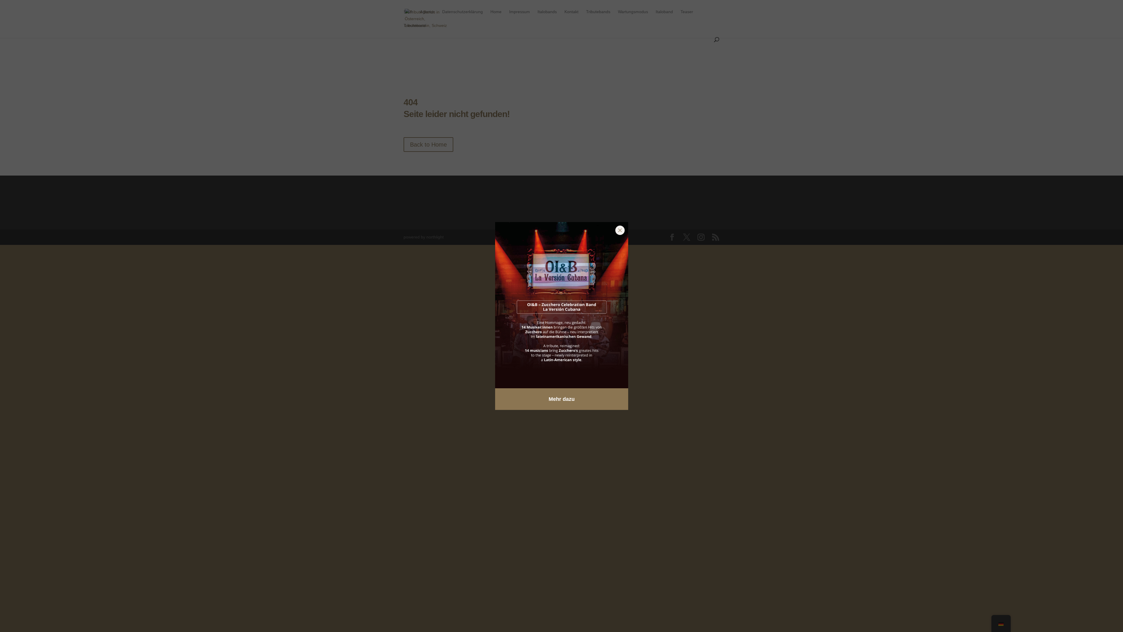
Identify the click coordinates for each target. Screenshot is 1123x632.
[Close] (620, 230)
